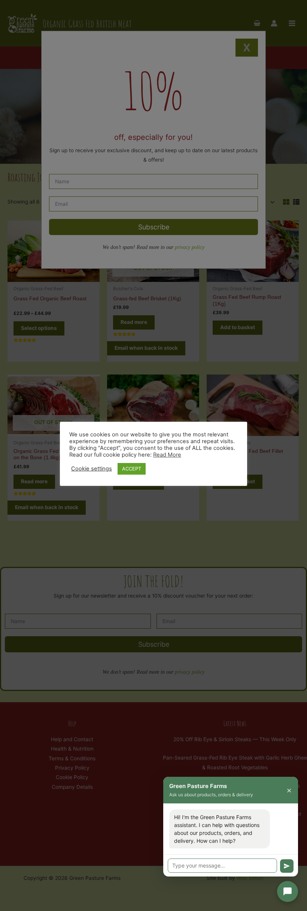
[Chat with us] (287, 891)
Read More (167, 454)
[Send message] (287, 866)
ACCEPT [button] (131, 469)
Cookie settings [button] (91, 468)
